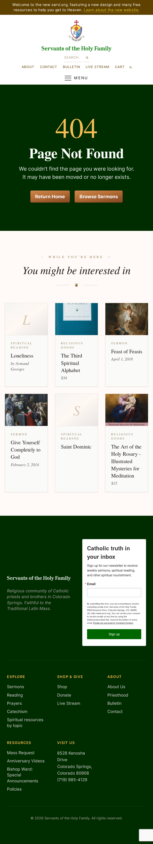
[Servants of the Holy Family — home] (76, 48)
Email (91, 584)
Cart (120, 67)
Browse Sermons (98, 196)
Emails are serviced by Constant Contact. (113, 622)
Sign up (114, 634)
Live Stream (68, 703)
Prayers (14, 703)
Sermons (15, 686)
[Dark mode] (131, 67)
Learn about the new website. (111, 10)
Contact (48, 67)
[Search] (87, 57)
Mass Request (20, 752)
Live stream (97, 67)
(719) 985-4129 (72, 779)
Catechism (17, 711)
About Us (116, 686)
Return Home (50, 196)
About (28, 67)
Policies (14, 789)
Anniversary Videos (26, 760)
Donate (64, 695)
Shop (62, 686)
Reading (15, 695)
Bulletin (71, 67)
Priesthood (117, 695)
